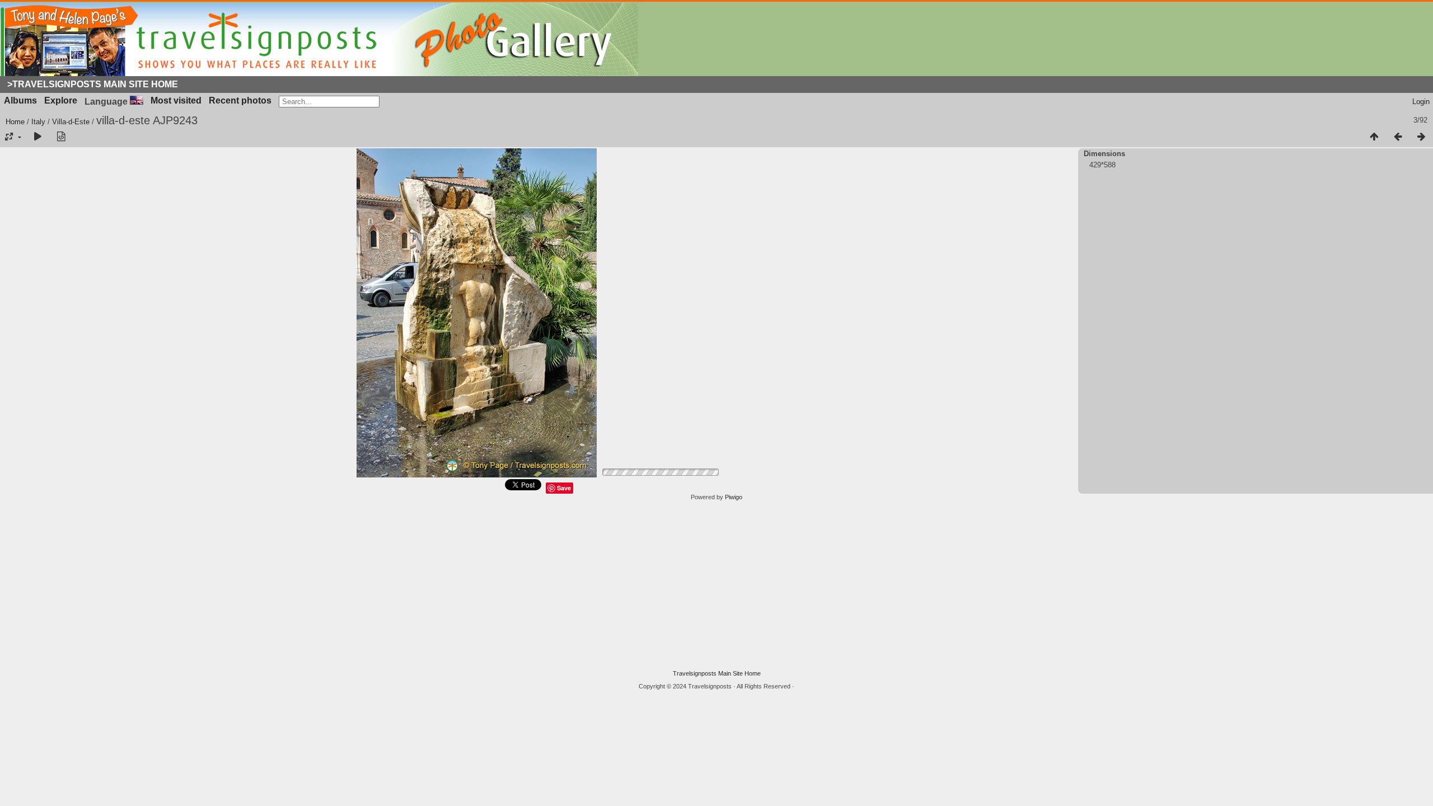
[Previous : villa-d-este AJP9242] (1397, 137)
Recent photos (240, 100)
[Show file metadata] (61, 137)
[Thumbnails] (1374, 137)
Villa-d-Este (71, 122)
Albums (20, 100)
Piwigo (733, 497)
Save (564, 488)
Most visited (176, 100)
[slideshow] (37, 137)
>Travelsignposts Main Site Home (92, 84)
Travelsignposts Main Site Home (717, 673)
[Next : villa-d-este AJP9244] (1421, 137)
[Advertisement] (716, 585)
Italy (38, 122)
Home (15, 122)
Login (1421, 101)
